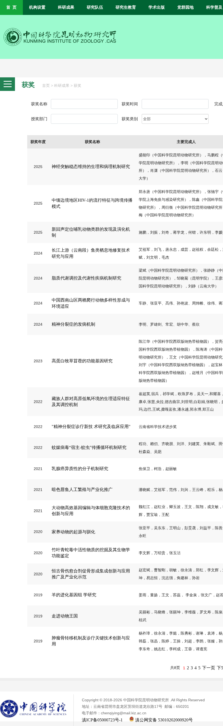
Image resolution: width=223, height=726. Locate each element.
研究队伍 (95, 7)
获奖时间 (130, 104)
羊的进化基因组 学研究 (74, 594)
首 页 (11, 7)
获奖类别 (130, 118)
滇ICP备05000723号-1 (102, 720)
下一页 (208, 667)
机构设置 (37, 7)
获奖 (77, 86)
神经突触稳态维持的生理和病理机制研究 (91, 166)
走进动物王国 (65, 616)
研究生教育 (126, 7)
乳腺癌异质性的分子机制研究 (80, 468)
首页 (46, 86)
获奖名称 (39, 104)
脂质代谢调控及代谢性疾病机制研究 (86, 278)
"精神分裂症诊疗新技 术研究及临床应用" (91, 426)
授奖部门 (39, 118)
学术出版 (156, 7)
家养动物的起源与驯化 (73, 532)
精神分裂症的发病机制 (73, 324)
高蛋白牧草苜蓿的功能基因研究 (82, 361)
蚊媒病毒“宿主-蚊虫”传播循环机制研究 (89, 447)
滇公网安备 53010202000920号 (163, 720)
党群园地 (185, 7)
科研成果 (66, 7)
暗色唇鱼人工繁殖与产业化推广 (82, 489)
